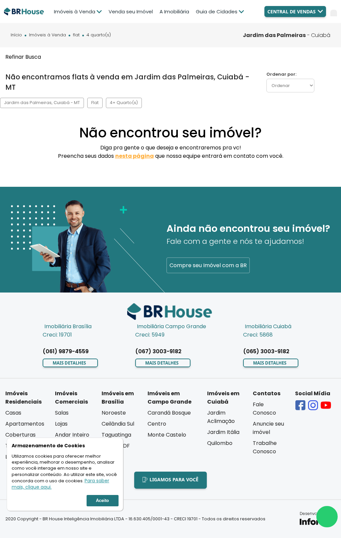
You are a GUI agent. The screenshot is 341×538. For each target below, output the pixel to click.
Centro (157, 424)
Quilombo (219, 443)
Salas (62, 413)
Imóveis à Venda (47, 35)
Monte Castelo (167, 435)
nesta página (134, 156)
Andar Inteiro (72, 435)
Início (16, 35)
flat (76, 35)
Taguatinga (116, 435)
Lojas (61, 424)
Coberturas (20, 435)
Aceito (102, 500)
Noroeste (114, 413)
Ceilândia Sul (118, 424)
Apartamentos (24, 424)
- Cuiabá (286, 35)
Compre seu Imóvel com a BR (208, 265)
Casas (13, 413)
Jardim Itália (223, 432)
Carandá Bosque (169, 413)
